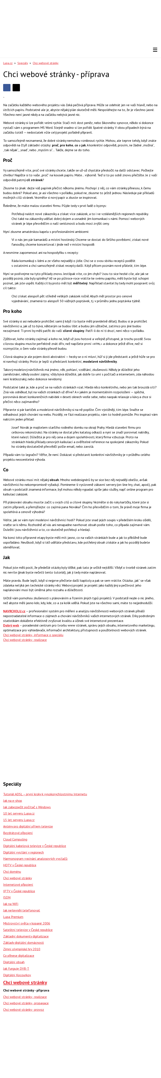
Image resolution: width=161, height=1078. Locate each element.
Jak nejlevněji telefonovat (21, 910)
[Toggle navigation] (155, 50)
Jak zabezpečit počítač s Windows (27, 807)
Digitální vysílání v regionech (23, 852)
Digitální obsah (14, 962)
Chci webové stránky (45, 63)
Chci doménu (12, 871)
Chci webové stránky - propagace (26, 1003)
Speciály (22, 63)
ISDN (6, 897)
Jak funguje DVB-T (16, 968)
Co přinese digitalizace (18, 955)
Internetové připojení (18, 884)
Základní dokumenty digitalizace (26, 936)
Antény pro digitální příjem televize (28, 826)
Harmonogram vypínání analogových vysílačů (35, 858)
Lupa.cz (8, 63)
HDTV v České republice (19, 865)
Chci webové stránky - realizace (25, 997)
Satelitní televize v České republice (28, 930)
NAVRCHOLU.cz (14, 611)
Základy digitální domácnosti (23, 942)
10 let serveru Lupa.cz (19, 813)
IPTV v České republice (19, 891)
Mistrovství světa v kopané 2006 (26, 923)
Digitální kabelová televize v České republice (34, 846)
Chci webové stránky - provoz (23, 1009)
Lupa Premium (13, 917)
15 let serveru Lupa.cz (19, 820)
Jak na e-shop (12, 800)
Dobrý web (11, 625)
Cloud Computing (15, 839)
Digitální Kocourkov (17, 975)
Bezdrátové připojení (18, 833)
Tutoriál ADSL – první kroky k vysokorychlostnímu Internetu (45, 794)
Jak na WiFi (10, 904)
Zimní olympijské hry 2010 (21, 949)
